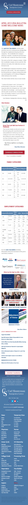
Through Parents (18, 448)
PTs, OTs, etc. (17, 439)
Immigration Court (5, 424)
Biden (2, 417)
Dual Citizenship (18, 453)
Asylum (3, 483)
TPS (15, 490)
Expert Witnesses (5, 490)
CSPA (15, 480)
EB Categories (17, 473)
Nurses (16, 429)
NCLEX (15, 437)
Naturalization (17, 444)
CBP (2, 423)
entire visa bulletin (10, 249)
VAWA (15, 492)
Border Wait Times (18, 465)
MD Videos (4, 435)
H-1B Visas (3, 462)
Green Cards (5, 442)
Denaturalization (18, 451)
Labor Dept (16, 460)
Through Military (18, 449)
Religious (3, 487)
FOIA (15, 487)
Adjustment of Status (6, 451)
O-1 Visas (16, 424)
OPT (2, 458)
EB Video (16, 474)
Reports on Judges (5, 476)
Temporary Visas (19, 415)
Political (3, 485)
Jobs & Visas (17, 432)
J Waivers (3, 432)
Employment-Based (6, 446)
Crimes (3, 474)
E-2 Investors (17, 417)
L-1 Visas (16, 423)
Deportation (5, 469)
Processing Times (19, 456)
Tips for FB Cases (18, 478)
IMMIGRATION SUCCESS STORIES (8, 360)
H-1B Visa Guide (18, 419)
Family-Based (4, 448)
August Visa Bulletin (5, 334)
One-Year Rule (4, 492)
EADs (2, 453)
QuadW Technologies (19, 407)
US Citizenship (18, 442)
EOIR (2, 426)
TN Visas (16, 426)
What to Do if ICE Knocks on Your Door (10, 363)
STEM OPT (3, 460)
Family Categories (18, 476)
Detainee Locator (5, 478)
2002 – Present (17, 471)
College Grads (5, 456)
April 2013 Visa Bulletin (10, 48)
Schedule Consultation (13, 373)
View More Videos (22, 329)
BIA (2, 480)
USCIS (2, 419)
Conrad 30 (3, 433)
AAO (15, 462)
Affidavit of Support (19, 485)
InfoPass (16, 489)
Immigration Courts (6, 471)
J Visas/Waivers (17, 421)
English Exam (17, 435)
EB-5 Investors (4, 449)
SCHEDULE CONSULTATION (13, 12)
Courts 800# (4, 473)
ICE (2, 421)
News (3, 415)
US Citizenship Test (18, 446)
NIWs (2, 439)
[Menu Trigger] (24, 3)
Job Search (3, 437)
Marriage (3, 444)
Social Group (4, 489)
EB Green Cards (5, 464)
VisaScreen (16, 433)
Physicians (4, 429)
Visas (15, 464)
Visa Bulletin (18, 469)
